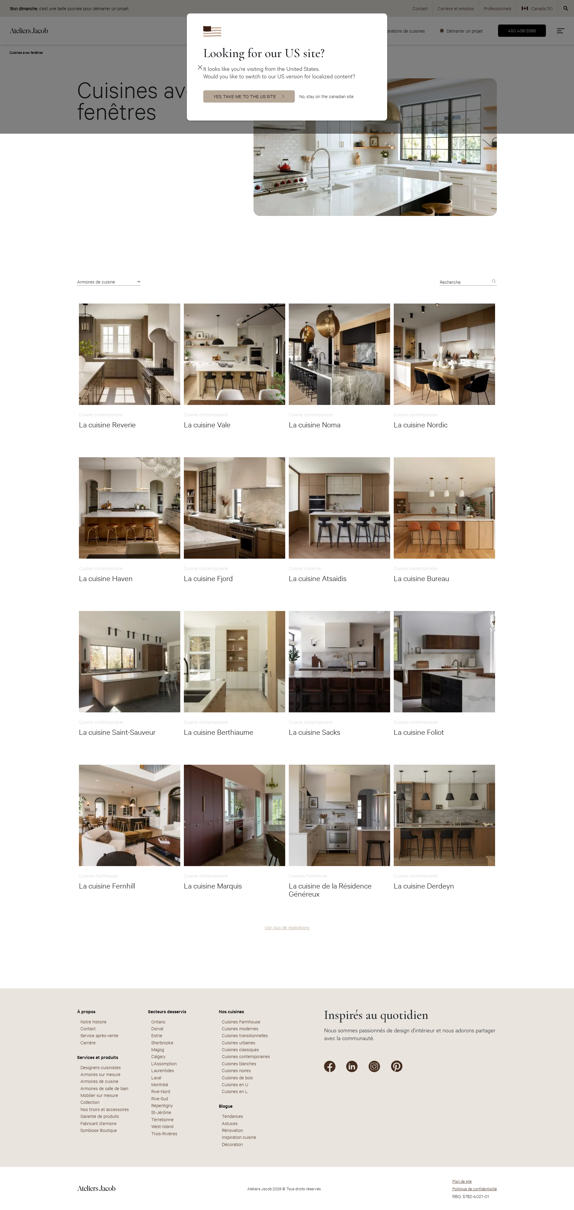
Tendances (232, 1116)
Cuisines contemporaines (246, 1056)
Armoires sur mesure (100, 1074)
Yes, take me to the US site (244, 96)
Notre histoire (93, 1021)
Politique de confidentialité (474, 1188)
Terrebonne (162, 1119)
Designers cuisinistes (100, 1067)
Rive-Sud (159, 1098)
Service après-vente (99, 1035)
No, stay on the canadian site (326, 96)
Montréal (159, 1084)
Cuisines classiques (240, 1049)
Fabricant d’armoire (98, 1123)
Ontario (158, 1021)
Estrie (156, 1035)
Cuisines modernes (240, 1028)
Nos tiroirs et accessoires (104, 1109)
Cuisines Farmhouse (241, 1021)
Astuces (230, 1123)
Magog (157, 1049)
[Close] (199, 67)
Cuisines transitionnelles (245, 1035)
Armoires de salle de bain (104, 1088)
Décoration (232, 1144)
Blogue (226, 1106)
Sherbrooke (162, 1042)
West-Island (162, 1126)
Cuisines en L (235, 1091)
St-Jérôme (161, 1112)
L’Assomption (164, 1063)
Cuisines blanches (239, 1063)
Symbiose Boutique (98, 1130)
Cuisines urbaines (238, 1042)
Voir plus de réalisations (287, 927)
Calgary (158, 1056)
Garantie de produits (99, 1116)
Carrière (88, 1042)
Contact (88, 1028)
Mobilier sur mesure (99, 1095)
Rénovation (232, 1130)
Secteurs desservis (167, 1011)
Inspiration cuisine (239, 1137)
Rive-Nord (160, 1091)
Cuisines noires (236, 1070)
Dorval (157, 1028)
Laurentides (162, 1070)
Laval (156, 1077)
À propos (86, 1011)
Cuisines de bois (237, 1077)
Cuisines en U (235, 1084)
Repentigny (162, 1105)
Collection (90, 1102)
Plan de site (462, 1181)
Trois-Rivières (164, 1133)
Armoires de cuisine (96, 281)
